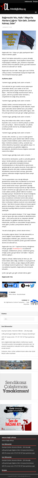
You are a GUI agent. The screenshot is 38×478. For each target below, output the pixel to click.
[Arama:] (19, 319)
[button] (35, 12)
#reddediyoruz (17, 248)
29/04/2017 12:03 (7, 27)
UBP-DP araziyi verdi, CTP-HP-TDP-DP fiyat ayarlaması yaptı (18, 453)
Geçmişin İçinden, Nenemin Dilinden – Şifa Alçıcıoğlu (16, 331)
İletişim (35, 1)
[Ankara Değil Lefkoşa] (13, 9)
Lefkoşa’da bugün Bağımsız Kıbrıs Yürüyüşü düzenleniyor (18, 334)
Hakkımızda (28, 1)
